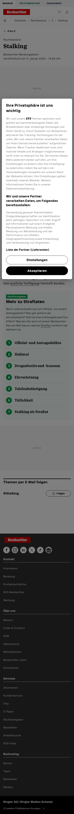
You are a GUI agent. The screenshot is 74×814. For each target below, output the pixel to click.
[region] (37, 189)
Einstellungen (37, 260)
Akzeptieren (37, 271)
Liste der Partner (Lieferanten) (27, 249)
